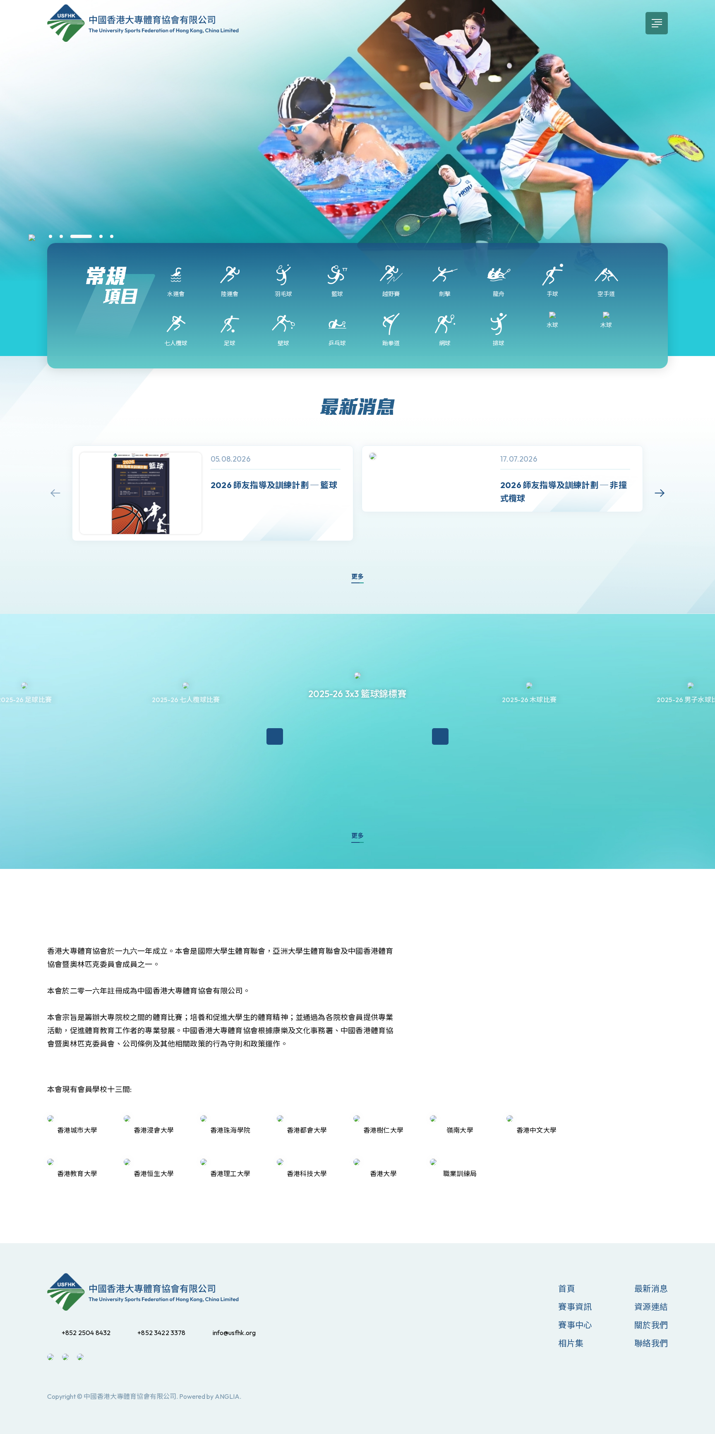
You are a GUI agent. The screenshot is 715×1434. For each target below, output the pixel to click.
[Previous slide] (55, 493)
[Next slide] (659, 493)
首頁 (566, 1288)
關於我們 (651, 1325)
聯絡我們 (651, 1343)
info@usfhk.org (234, 1332)
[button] (50, 236)
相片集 (570, 1343)
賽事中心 (575, 1325)
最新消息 (651, 1288)
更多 (357, 576)
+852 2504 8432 (86, 1332)
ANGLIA (227, 1396)
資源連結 (651, 1307)
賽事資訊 (575, 1307)
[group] (212, 493)
